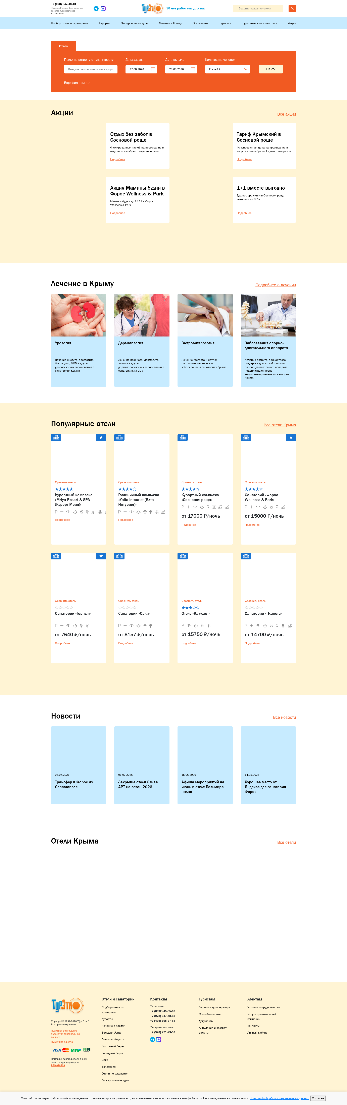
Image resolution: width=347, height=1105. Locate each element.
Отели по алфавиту (115, 1073)
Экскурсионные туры (134, 23)
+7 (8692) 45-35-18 (162, 1011)
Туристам (225, 23)
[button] (84, 82)
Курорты (104, 23)
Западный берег (112, 1053)
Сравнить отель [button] (65, 482)
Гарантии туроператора (214, 1007)
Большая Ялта (111, 1032)
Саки (105, 1059)
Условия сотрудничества (263, 1007)
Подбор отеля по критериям (69, 23)
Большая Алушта (113, 1039)
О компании (200, 23)
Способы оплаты (210, 1014)
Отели (63, 46)
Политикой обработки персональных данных (279, 1098)
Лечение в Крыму (170, 23)
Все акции (286, 114)
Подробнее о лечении (275, 285)
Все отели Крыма (280, 425)
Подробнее (62, 519)
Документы (206, 1021)
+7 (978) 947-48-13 (63, 4)
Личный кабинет (258, 1032)
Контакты (253, 1025)
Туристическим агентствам (260, 23)
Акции (292, 23)
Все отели (286, 842)
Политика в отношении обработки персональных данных (65, 1034)
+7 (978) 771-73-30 (162, 1032)
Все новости (284, 717)
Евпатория (109, 1066)
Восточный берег (113, 1046)
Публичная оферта (62, 1042)
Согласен (318, 1098)
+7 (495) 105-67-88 (162, 1020)
